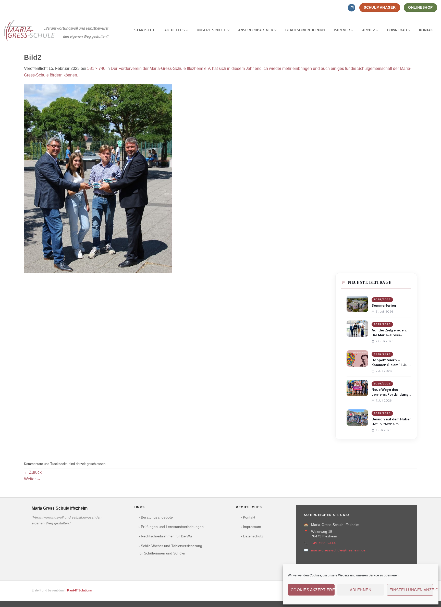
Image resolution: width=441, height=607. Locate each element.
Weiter (32, 479)
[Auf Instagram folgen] (351, 7)
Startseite (145, 30)
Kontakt (427, 30)
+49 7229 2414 (323, 543)
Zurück (33, 472)
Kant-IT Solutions (79, 590)
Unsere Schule (211, 30)
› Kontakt (248, 517)
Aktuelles (174, 30)
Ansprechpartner (255, 30)
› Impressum (251, 527)
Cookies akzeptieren (313, 590)
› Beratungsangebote (156, 517)
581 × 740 (96, 68)
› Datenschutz (252, 536)
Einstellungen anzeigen (411, 590)
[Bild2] (98, 178)
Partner (342, 30)
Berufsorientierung (305, 30)
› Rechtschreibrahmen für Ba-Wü (165, 536)
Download (397, 30)
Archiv (368, 30)
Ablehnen (361, 590)
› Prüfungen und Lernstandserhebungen (171, 527)
